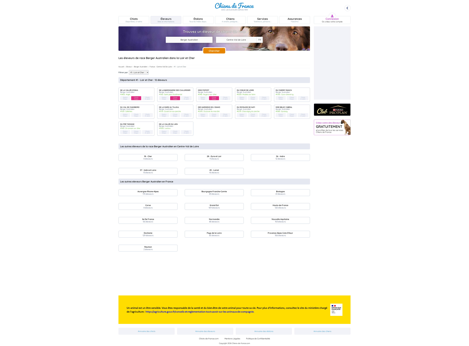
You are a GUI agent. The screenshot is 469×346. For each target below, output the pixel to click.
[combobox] (189, 40)
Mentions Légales (232, 338)
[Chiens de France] (234, 8)
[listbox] (259, 40)
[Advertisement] (214, 274)
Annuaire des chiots (146, 331)
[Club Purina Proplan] (332, 110)
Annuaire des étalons (263, 331)
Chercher (214, 50)
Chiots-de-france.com (209, 338)
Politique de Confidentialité (258, 338)
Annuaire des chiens (322, 331)
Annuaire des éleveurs (205, 331)
